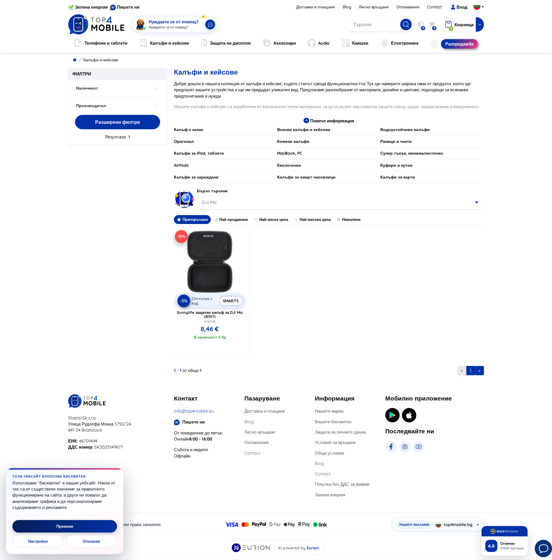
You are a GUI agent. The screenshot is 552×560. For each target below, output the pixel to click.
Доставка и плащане (315, 7)
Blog (347, 7)
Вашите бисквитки (333, 421)
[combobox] (340, 202)
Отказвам (91, 541)
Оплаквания (407, 7)
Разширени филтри (117, 122)
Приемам (64, 526)
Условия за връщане (335, 442)
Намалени (351, 219)
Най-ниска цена (273, 219)
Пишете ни (128, 7)
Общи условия (329, 453)
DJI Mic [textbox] (209, 202)
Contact (434, 7)
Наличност (87, 88)
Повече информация (331, 121)
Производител (91, 105)
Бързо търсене (212, 190)
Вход (462, 7)
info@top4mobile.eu (194, 411)
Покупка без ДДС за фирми (342, 484)
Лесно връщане (374, 7)
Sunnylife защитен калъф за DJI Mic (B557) (210, 314)
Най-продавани (233, 219)
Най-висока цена (315, 219)
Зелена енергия (91, 7)
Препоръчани (195, 219)
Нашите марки (329, 411)
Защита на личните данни (340, 432)
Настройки (38, 541)
